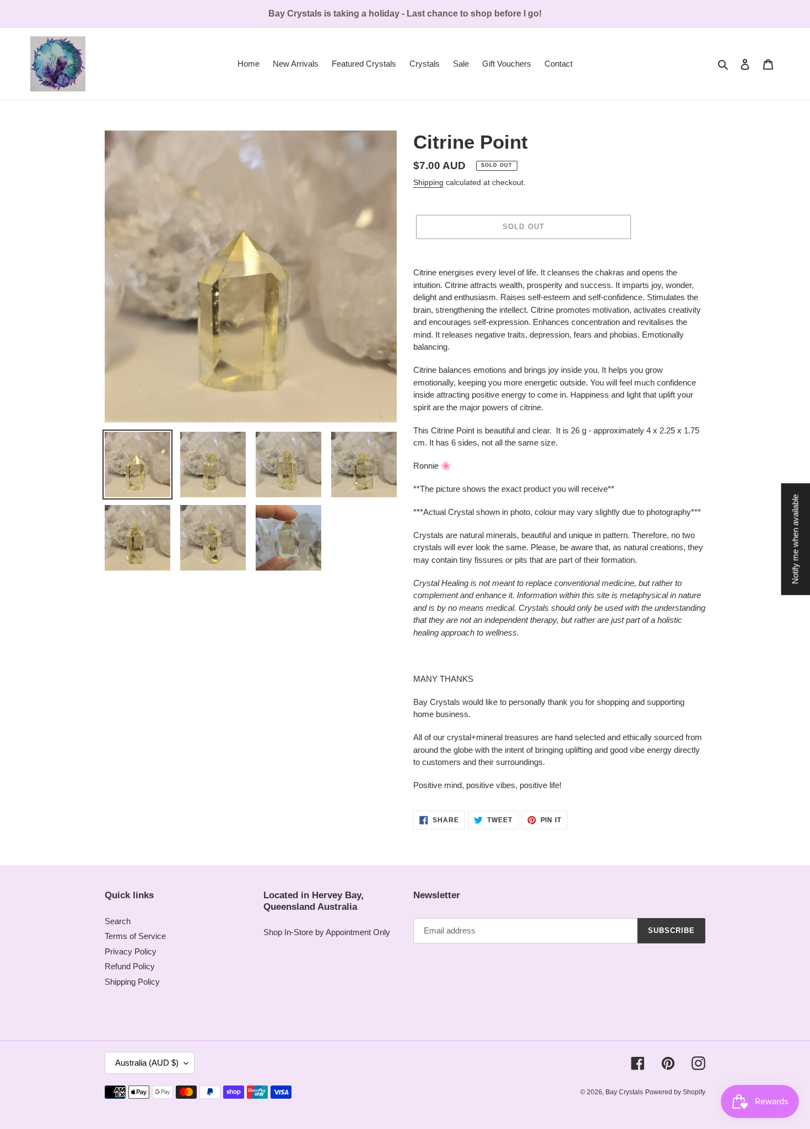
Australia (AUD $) (147, 1062)
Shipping (428, 182)
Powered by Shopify (675, 1092)
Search (118, 921)
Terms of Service (135, 936)
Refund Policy (130, 966)
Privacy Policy (130, 951)
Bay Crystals (624, 1092)
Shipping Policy (132, 981)
